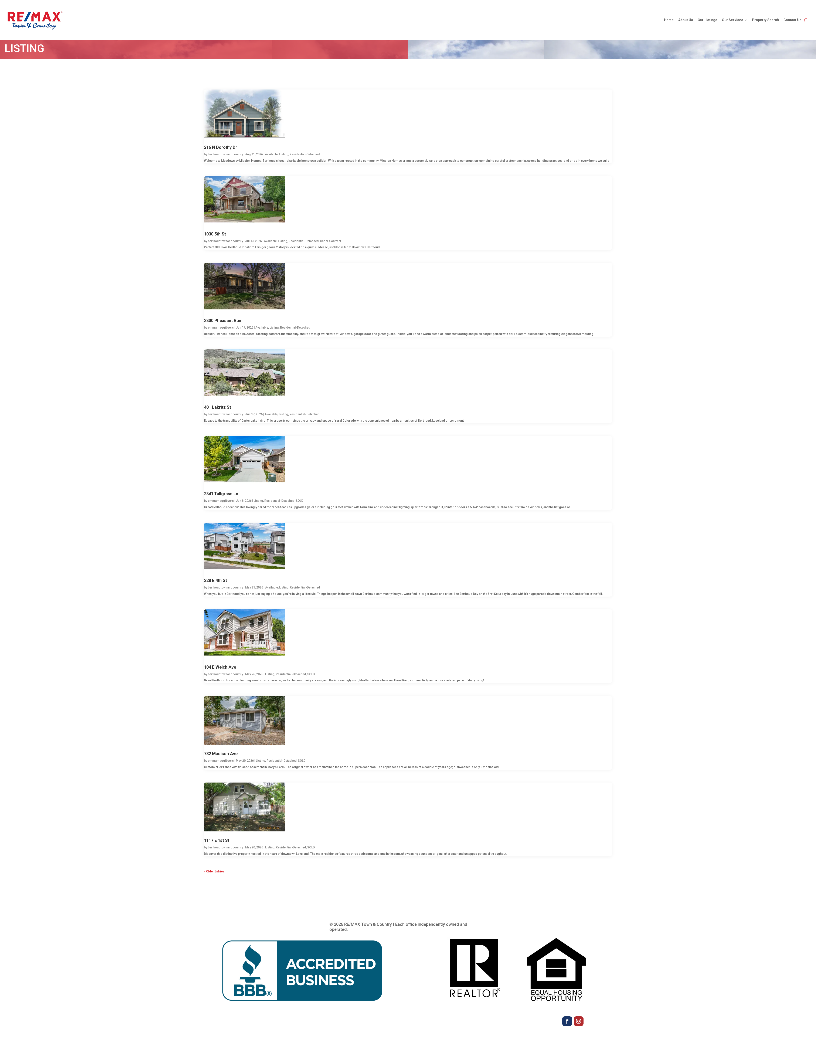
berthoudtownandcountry (225, 154)
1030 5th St (215, 234)
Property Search (765, 20)
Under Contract (330, 241)
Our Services (732, 20)
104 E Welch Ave (220, 667)
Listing (283, 154)
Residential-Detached (305, 154)
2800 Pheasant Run (222, 320)
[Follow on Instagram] (579, 1021)
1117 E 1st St (216, 840)
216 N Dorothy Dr (220, 147)
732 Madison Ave (221, 753)
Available (271, 154)
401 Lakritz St (217, 407)
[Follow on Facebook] (567, 1021)
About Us (685, 20)
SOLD (299, 500)
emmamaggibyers (221, 327)
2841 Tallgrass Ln (221, 493)
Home (669, 20)
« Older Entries (214, 871)
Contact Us (792, 20)
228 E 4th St (215, 580)
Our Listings (707, 20)
